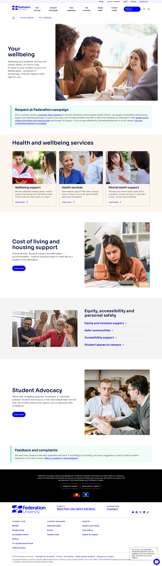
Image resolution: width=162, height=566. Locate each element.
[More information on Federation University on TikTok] (148, 512)
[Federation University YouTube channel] (133, 512)
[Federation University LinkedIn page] (144, 512)
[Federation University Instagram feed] (140, 512)
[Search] (149, 9)
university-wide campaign (50, 115)
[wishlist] (144, 9)
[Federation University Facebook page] (137, 512)
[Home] (21, 9)
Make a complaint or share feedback (61, 458)
